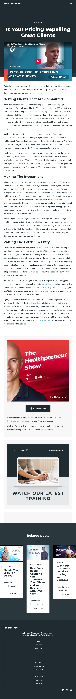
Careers (39, 659)
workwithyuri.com (48, 284)
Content (39, 645)
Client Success (39, 662)
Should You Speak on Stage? (11, 573)
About (39, 641)
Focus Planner (39, 652)
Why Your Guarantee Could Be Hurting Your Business (63, 572)
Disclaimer (39, 676)
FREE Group (39, 648)
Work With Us (39, 666)
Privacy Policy (39, 680)
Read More (11, 593)
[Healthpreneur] (11, 628)
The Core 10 (39, 669)
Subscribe (39, 408)
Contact (39, 684)
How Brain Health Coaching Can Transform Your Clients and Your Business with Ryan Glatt (37, 581)
